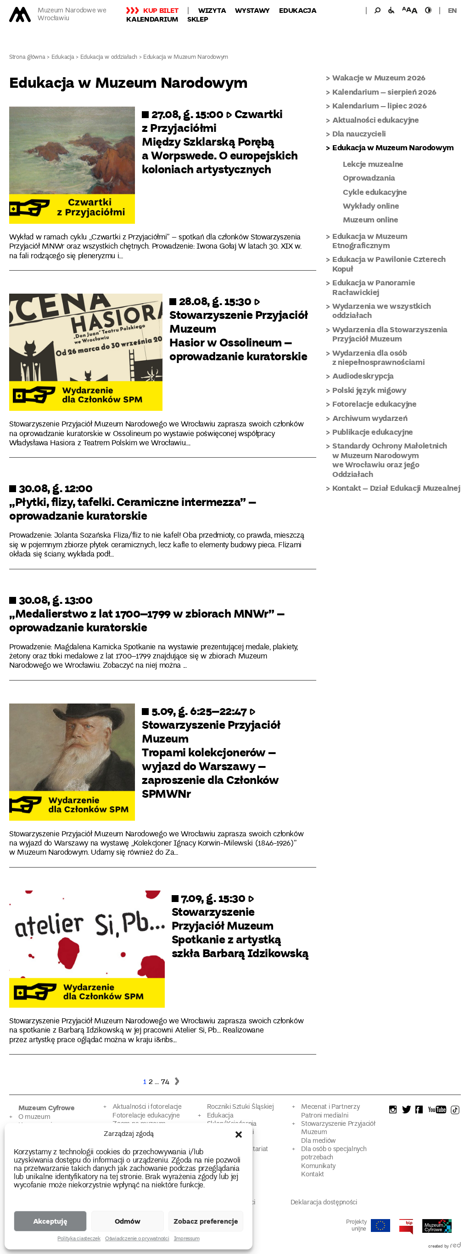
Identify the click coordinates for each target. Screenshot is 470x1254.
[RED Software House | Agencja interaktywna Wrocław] (455, 1246)
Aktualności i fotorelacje (146, 1107)
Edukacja (298, 10)
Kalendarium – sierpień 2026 (384, 91)
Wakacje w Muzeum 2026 (378, 77)
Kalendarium (152, 19)
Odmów (127, 1221)
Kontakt (312, 1174)
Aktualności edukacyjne (375, 119)
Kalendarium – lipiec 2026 (379, 105)
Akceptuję (50, 1221)
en (452, 10)
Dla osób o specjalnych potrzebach (333, 1153)
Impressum (187, 1239)
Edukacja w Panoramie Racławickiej (373, 287)
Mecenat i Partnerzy (330, 1107)
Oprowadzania (369, 177)
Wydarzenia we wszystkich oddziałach (381, 310)
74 (165, 1082)
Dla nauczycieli (359, 133)
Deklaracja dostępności (324, 1203)
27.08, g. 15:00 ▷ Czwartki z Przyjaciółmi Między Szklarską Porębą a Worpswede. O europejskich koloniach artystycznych (220, 141)
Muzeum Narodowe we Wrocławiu (72, 14)
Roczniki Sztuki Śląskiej (240, 1107)
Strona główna (27, 57)
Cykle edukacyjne (375, 192)
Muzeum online (370, 219)
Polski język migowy (369, 390)
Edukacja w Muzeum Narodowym (393, 147)
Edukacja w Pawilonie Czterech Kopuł (389, 263)
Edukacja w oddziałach (109, 57)
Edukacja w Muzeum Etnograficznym (369, 240)
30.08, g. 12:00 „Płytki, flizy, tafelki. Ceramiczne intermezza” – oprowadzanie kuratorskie (132, 501)
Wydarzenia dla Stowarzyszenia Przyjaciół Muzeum (390, 333)
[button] (238, 1134)
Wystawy (252, 10)
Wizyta (212, 10)
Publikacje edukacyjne (372, 431)
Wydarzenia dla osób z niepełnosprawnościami (378, 357)
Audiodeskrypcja (363, 375)
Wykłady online (371, 205)
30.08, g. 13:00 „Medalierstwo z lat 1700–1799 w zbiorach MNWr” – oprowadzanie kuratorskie (146, 613)
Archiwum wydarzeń (369, 418)
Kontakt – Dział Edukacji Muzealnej (396, 488)
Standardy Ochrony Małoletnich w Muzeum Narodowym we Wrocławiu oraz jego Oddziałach (389, 459)
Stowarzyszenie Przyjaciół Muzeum (338, 1128)
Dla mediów (318, 1141)
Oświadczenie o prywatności (137, 1239)
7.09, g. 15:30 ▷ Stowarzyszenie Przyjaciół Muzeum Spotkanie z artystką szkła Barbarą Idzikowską (240, 925)
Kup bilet (160, 10)
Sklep (197, 19)
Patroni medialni (324, 1116)
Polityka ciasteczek (78, 1239)
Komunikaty (318, 1166)
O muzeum (34, 1117)
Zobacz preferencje (205, 1221)
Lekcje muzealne (373, 164)
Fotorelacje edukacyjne (374, 403)
